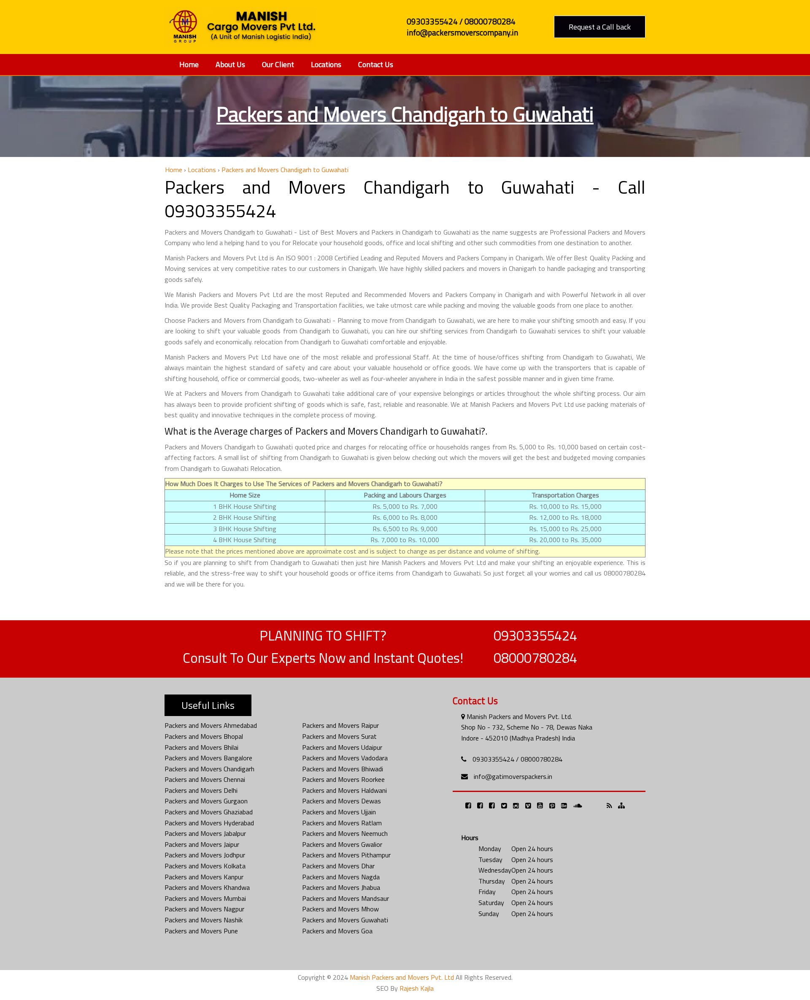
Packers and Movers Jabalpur (205, 833)
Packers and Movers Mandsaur (345, 898)
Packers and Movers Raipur (340, 725)
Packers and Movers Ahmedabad (211, 725)
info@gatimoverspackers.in (513, 776)
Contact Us (375, 64)
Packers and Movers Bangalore (208, 758)
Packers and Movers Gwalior (342, 844)
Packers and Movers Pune (201, 931)
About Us (230, 64)
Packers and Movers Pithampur (346, 855)
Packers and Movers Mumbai (205, 898)
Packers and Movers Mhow (340, 909)
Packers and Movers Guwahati (345, 920)
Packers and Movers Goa (337, 931)
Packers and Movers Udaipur (342, 747)
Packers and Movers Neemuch (345, 833)
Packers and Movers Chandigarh (209, 769)
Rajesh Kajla (417, 988)
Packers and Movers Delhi (201, 790)
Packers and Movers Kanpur (204, 877)
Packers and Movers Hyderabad (209, 823)
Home (189, 64)
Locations (326, 64)
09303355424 (535, 635)
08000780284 (535, 657)
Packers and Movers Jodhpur (205, 855)
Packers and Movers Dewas (341, 801)
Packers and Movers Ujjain (339, 812)
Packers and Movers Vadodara (345, 758)
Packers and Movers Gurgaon (206, 801)
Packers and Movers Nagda (341, 877)
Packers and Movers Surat (339, 736)
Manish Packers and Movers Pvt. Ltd (402, 977)
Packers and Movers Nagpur (204, 909)
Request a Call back (600, 26)
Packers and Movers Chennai (205, 779)
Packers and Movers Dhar (338, 866)
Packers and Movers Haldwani (344, 790)
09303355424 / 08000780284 (517, 759)
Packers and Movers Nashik (204, 920)
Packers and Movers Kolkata (205, 866)
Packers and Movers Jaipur (202, 844)
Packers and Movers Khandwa (207, 887)
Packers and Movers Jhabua (341, 887)
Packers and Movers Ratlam (342, 823)
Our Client (278, 64)
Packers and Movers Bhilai (201, 747)
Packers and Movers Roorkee (343, 779)
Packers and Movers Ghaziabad (209, 812)
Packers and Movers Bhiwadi (342, 769)
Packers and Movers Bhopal (204, 736)
